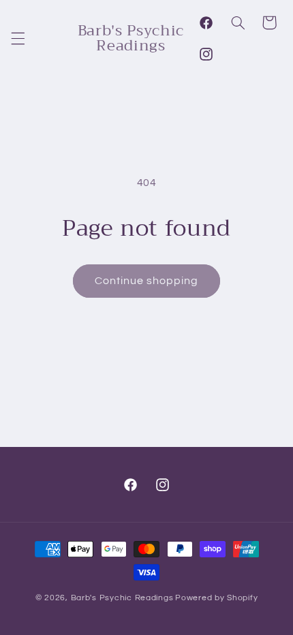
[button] (17, 38)
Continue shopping (147, 280)
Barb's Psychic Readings (122, 598)
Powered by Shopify (216, 598)
